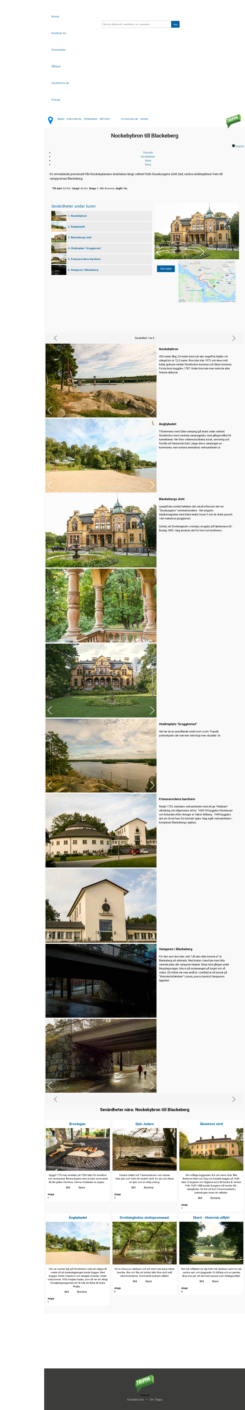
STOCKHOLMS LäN (129, 119)
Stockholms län (60, 83)
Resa (148, 164)
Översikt (148, 152)
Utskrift (239, 146)
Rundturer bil (58, 33)
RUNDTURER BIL (74, 119)
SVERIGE (144, 119)
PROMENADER (90, 119)
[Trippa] (145, 1391)
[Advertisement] (144, 1345)
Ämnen (55, 16)
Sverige (55, 99)
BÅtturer (56, 66)
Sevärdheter (148, 156)
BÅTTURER (105, 119)
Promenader (58, 49)
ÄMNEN (61, 119)
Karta (148, 160)
